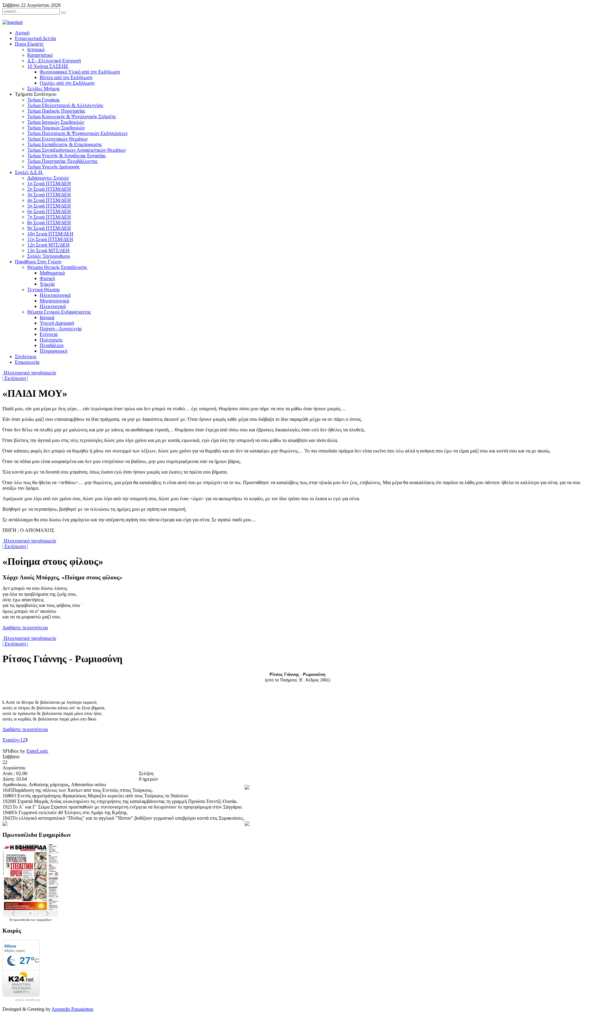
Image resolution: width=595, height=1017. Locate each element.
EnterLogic (37, 751)
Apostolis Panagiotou (72, 1009)
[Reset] (63, 13)
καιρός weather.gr (27, 999)
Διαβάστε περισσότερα (25, 627)
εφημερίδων (44, 919)
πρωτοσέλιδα (22, 919)
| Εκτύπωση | (15, 378)
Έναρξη (10, 740)
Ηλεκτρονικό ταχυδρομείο (29, 372)
